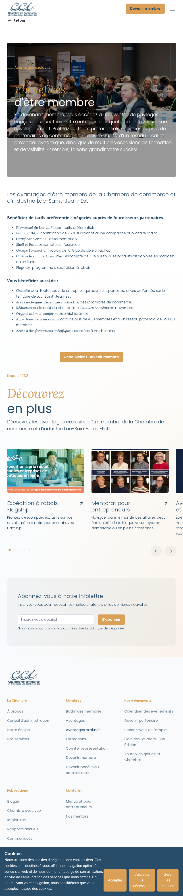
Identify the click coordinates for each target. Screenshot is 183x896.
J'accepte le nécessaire (142, 880)
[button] (171, 9)
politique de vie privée (106, 628)
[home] (22, 9)
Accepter (115, 880)
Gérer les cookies (168, 880)
